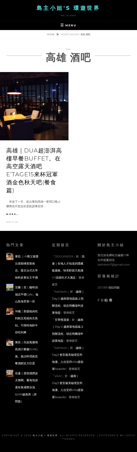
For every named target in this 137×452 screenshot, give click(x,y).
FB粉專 (105, 300)
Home (51, 34)
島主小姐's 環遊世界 (68, 8)
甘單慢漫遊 (62, 319)
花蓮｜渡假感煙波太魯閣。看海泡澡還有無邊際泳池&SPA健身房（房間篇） (26, 387)
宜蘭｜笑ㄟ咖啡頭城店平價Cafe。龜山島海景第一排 (26, 294)
